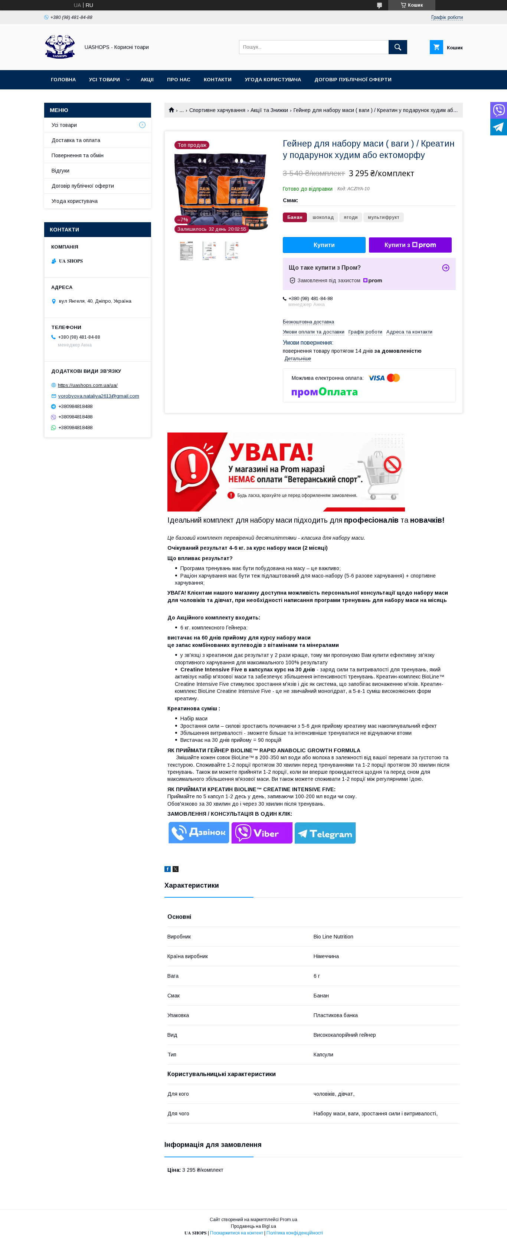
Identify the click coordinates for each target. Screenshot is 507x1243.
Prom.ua (288, 1219)
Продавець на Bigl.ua (253, 1226)
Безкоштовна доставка (308, 322)
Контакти (218, 79)
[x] (176, 870)
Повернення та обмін (78, 155)
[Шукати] (398, 47)
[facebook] (167, 870)
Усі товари (104, 79)
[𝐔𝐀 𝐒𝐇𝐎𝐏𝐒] (60, 60)
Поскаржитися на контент (236, 1233)
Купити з (397, 245)
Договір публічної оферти (353, 79)
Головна (63, 79)
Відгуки (60, 171)
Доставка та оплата (76, 140)
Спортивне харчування (217, 110)
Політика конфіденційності (294, 1233)
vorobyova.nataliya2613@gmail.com (98, 396)
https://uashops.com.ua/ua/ (88, 385)
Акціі (147, 79)
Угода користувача (273, 79)
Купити (324, 245)
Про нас (178, 79)
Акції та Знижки (269, 110)
